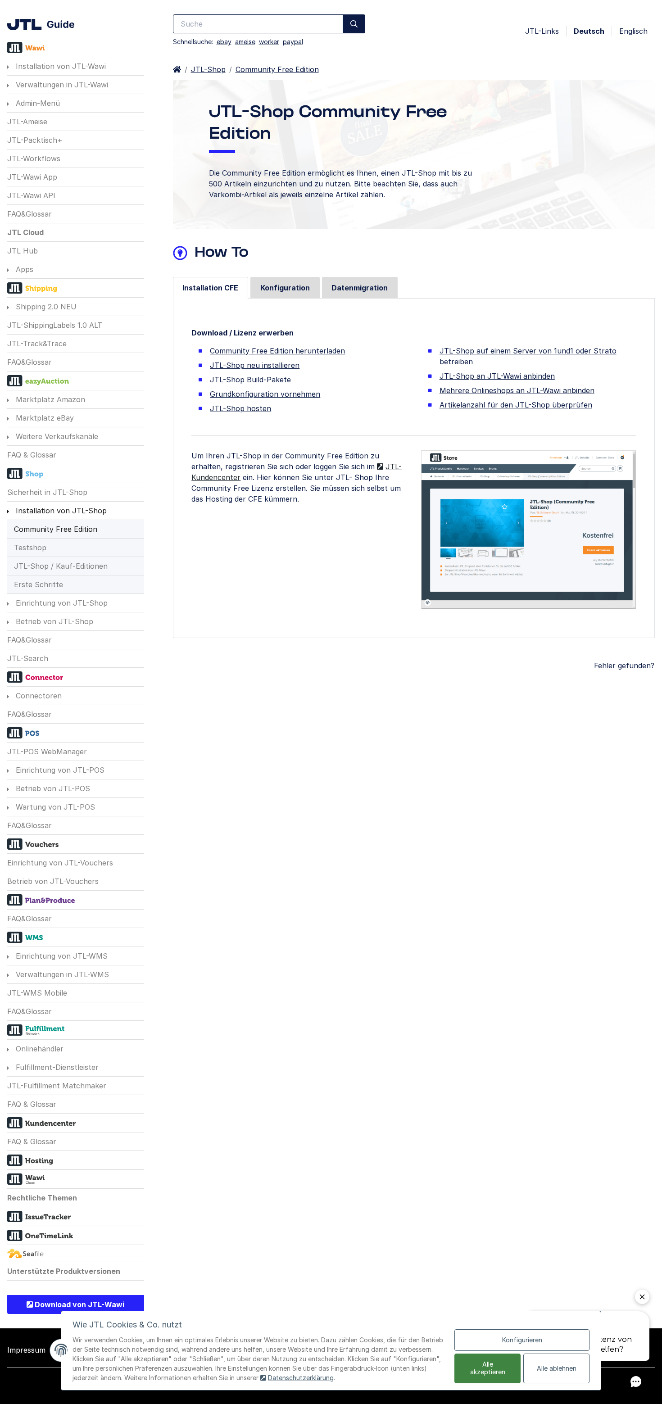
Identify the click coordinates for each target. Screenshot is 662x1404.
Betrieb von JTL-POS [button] (52, 788)
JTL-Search (27, 658)
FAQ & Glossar (31, 454)
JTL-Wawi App (32, 176)
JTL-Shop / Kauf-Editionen (61, 566)
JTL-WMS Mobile (37, 992)
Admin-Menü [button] (37, 103)
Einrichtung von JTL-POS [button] (59, 769)
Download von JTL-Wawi (78, 1304)
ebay (224, 41)
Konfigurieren (522, 1340)
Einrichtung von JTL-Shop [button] (61, 602)
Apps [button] (23, 269)
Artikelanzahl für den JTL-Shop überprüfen (516, 404)
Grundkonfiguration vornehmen (265, 394)
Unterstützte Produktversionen (63, 1271)
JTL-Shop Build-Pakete (250, 379)
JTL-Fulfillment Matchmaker (56, 1085)
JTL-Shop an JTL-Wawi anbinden (497, 375)
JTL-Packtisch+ (35, 140)
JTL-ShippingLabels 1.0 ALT (54, 325)
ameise (245, 41)
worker (269, 41)
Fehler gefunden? (624, 665)
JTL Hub (22, 250)
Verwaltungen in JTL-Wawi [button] (61, 84)
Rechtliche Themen (42, 1197)
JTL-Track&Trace (37, 343)
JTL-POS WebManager (47, 751)
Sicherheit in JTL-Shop (47, 492)
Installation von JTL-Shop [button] (60, 510)
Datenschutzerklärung (301, 1377)
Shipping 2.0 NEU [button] (45, 306)
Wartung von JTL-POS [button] (54, 806)
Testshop (30, 547)
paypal (293, 41)
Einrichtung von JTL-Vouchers (60, 862)
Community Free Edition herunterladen (277, 350)
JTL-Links (542, 31)
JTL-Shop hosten (240, 408)
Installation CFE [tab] (210, 287)
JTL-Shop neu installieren (254, 365)
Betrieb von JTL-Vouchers (53, 881)
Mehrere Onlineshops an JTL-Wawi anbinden (517, 390)
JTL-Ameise (27, 121)
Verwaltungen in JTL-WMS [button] (61, 974)
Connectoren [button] (38, 695)
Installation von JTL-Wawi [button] (60, 66)
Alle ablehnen (556, 1368)
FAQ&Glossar (29, 213)
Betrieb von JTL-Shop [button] (53, 621)
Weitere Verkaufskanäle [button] (56, 436)
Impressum (26, 1349)
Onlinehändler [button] (38, 1048)
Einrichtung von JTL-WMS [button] (61, 955)
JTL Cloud (25, 232)
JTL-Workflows (33, 158)
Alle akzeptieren (487, 1368)
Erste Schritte (38, 584)
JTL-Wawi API (31, 195)
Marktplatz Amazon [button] (49, 399)
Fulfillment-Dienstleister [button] (56, 1067)
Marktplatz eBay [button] (44, 417)
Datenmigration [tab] (359, 287)
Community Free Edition (55, 529)
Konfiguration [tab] (285, 287)
